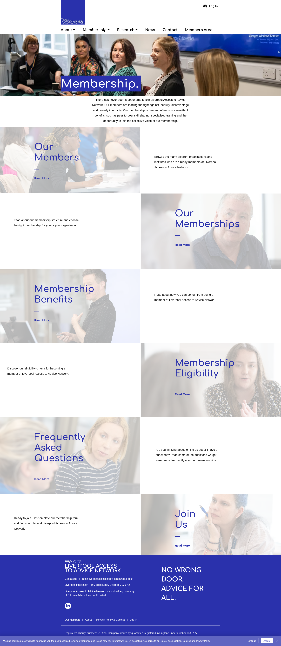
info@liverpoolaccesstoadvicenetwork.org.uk (107, 578)
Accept (266, 640)
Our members (72, 619)
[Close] (277, 640)
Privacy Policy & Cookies (110, 619)
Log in (133, 619)
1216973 (101, 633)
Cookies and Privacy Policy (196, 640)
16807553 (192, 633)
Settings (252, 640)
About (88, 619)
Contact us (71, 578)
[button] (72, 30)
